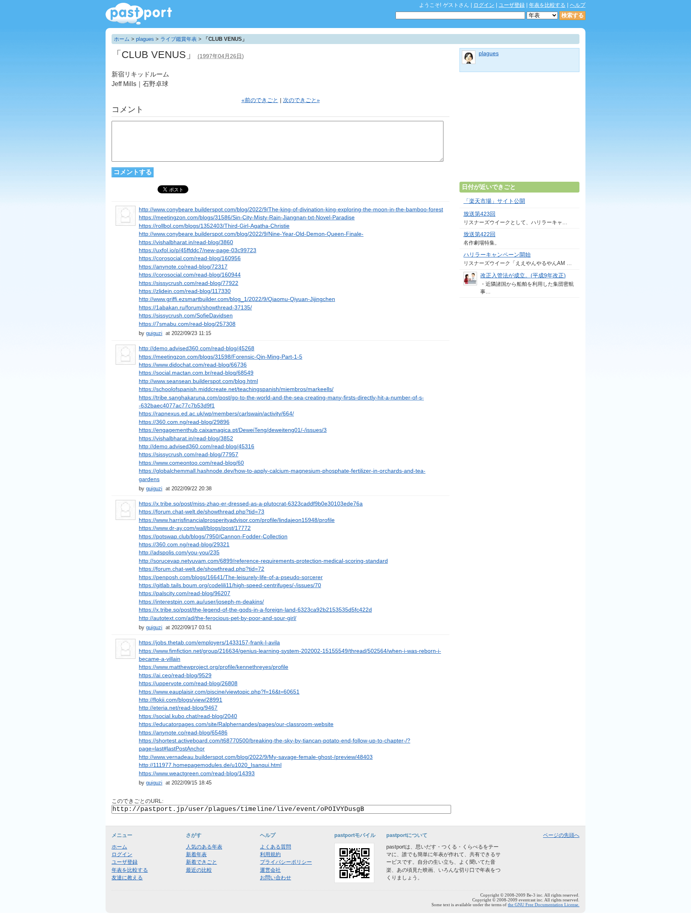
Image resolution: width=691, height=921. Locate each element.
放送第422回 (479, 234)
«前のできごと (260, 100)
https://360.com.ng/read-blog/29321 (184, 545)
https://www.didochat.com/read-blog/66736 (193, 365)
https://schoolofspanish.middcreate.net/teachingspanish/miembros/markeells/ (236, 389)
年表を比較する (547, 5)
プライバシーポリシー (286, 862)
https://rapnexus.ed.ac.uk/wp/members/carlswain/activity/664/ (216, 414)
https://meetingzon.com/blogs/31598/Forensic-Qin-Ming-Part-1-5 (220, 357)
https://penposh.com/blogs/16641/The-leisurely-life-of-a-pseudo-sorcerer (231, 577)
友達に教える (127, 878)
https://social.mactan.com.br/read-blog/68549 (196, 373)
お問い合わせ (275, 878)
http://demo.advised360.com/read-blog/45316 (196, 446)
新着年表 (196, 854)
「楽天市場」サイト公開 (494, 201)
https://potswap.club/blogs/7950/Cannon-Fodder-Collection (213, 537)
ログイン (483, 5)
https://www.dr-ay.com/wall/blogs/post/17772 (195, 528)
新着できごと (201, 862)
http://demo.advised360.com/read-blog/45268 (196, 348)
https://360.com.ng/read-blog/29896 (184, 422)
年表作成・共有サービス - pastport (139, 14)
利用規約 (270, 854)
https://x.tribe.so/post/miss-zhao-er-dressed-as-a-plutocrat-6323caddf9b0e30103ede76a (251, 504)
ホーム (122, 39)
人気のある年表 (204, 847)
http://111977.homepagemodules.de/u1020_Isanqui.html (210, 765)
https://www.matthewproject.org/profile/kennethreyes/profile (213, 667)
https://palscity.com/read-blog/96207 (184, 593)
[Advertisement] (519, 130)
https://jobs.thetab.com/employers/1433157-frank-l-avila (209, 643)
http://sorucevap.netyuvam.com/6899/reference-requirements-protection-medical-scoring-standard (263, 561)
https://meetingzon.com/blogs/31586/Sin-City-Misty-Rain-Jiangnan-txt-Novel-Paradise (247, 218)
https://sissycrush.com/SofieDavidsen (186, 316)
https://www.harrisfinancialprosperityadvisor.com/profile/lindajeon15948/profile (237, 520)
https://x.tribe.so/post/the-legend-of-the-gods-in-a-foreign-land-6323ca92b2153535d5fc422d (255, 610)
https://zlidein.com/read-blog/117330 (185, 291)
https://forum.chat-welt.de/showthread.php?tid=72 (201, 569)
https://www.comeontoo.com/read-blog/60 (191, 463)
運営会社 (270, 870)
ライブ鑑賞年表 (178, 39)
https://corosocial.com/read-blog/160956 (190, 258)
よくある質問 (275, 847)
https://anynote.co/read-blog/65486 (183, 733)
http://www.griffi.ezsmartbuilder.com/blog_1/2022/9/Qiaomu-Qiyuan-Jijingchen (237, 299)
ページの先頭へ (561, 835)
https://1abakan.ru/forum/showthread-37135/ (195, 308)
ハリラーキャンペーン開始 (497, 255)
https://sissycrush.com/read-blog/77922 (188, 283)
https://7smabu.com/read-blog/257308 (187, 324)
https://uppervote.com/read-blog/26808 (188, 683)
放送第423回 (479, 214)
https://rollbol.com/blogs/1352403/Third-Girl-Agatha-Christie (214, 226)
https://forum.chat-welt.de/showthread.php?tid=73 (201, 512)
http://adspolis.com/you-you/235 (179, 553)
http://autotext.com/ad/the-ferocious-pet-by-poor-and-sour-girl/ (217, 618)
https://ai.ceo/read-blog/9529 (175, 675)
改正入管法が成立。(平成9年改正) (523, 276)
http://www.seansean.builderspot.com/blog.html (198, 381)
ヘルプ (577, 5)
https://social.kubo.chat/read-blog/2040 (188, 716)
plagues (145, 39)
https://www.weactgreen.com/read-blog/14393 (197, 774)
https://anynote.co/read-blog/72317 (183, 267)
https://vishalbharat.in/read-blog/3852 (186, 438)
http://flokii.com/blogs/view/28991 (180, 700)
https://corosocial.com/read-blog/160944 (190, 275)
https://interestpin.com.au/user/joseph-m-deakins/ (201, 602)
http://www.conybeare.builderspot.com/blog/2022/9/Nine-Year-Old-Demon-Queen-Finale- (251, 234)
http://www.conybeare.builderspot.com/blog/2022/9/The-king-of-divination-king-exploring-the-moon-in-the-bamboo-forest (291, 210)
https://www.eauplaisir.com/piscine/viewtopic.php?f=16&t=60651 (219, 692)
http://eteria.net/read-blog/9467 (178, 708)
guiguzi (154, 333)
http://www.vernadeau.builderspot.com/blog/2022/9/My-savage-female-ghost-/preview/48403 (256, 757)
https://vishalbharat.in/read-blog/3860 (186, 242)
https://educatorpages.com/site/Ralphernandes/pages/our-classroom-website (236, 724)
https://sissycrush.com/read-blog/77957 (188, 454)
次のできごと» (301, 100)
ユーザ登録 (512, 5)
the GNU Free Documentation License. (543, 904)
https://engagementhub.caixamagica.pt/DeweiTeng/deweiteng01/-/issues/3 (233, 430)
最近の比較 (199, 870)
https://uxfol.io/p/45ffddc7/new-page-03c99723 (197, 250)
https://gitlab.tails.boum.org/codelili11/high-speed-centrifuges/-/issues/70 (230, 585)
